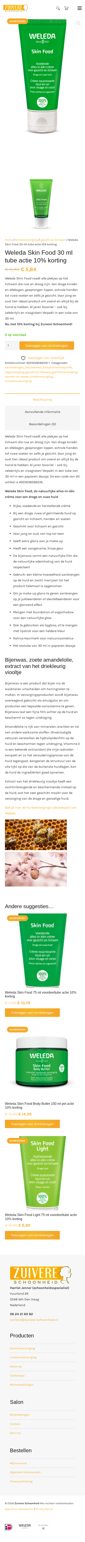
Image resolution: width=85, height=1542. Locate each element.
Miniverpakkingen (21, 1384)
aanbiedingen (14, 367)
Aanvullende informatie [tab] (42, 412)
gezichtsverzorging (64, 372)
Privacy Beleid (44, 1509)
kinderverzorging (26, 240)
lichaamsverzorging (18, 381)
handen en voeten (17, 376)
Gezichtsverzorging (22, 1348)
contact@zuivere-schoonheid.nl (34, 1320)
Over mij (15, 1433)
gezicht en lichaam (53, 240)
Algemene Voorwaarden (25, 1472)
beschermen (33, 367)
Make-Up (16, 1366)
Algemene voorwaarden (19, 1509)
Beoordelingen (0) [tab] (42, 424)
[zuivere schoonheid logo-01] (15, 8)
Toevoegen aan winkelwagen (46, 345)
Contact (15, 1424)
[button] (58, 8)
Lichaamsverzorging (23, 1357)
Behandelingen (19, 1414)
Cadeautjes (17, 1375)
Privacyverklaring (21, 1481)
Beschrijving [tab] (42, 399)
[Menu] (79, 8)
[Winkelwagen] (66, 8)
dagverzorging (14, 372)
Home (9, 240)
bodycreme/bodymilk (57, 367)
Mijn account (18, 1463)
